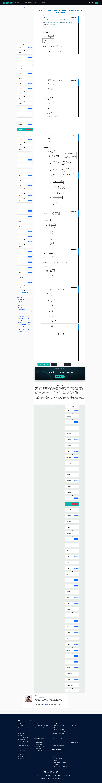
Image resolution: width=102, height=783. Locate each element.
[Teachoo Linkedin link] (57, 771)
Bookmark (60, 364)
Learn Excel (73, 727)
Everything (16, 2)
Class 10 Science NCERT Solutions (60, 766)
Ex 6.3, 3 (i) (19, 93)
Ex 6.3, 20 (24, 241)
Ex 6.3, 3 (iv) (24, 108)
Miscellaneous (22, 309)
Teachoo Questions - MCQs (25, 322)
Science (36, 2)
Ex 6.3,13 (19, 205)
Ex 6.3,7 (24, 175)
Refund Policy (58, 775)
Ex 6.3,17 (19, 226)
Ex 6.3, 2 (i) (19, 68)
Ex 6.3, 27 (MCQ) (20, 277)
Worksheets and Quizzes (40, 729)
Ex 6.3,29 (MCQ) (20, 287)
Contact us (38, 775)
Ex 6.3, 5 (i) (19, 149)
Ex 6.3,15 (24, 216)
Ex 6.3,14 (72, 597)
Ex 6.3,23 (72, 650)
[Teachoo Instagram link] (48, 771)
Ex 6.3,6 (19, 170)
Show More (60, 401)
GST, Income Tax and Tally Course (41, 725)
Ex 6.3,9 (24, 185)
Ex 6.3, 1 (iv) (68, 427)
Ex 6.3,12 (24, 200)
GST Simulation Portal (39, 734)
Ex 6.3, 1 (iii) (24, 57)
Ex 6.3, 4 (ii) (24, 139)
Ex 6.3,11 (24, 195)
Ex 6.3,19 (24, 236)
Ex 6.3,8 (19, 180)
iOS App (19, 727)
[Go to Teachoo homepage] (8, 2)
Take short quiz (67, 364)
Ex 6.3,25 (24, 267)
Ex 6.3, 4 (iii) (19, 144)
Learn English (73, 725)
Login (96, 2)
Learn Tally (73, 729)
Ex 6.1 (20, 301)
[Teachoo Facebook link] (45, 771)
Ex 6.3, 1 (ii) (19, 52)
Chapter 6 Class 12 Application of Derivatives (24, 7)
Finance (42, 2)
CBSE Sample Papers (75, 742)
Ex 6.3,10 (19, 190)
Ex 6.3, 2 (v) (24, 88)
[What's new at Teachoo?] (89, 2)
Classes (24, 2)
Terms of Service (44, 775)
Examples (21, 307)
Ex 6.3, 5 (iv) (19, 165)
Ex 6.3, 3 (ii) (19, 98)
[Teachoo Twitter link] (51, 771)
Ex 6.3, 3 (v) (68, 486)
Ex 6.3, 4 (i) (19, 134)
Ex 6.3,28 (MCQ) (24, 282)
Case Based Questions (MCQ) (25, 311)
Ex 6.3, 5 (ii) (19, 154)
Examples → (25, 292)
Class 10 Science (38, 742)
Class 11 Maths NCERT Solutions (59, 743)
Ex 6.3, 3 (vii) (24, 124)
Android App (20, 725)
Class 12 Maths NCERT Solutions (59, 745)
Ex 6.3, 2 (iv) (24, 83)
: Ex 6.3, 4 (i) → (44, 364)
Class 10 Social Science (40, 746)
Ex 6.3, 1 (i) (24, 47)
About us (33, 775)
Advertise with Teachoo (66, 775)
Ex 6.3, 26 (24, 272)
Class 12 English (38, 750)
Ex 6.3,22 (24, 251)
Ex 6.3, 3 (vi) (19, 119)
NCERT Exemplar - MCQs (24, 313)
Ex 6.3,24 (24, 262)
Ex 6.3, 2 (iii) (19, 78)
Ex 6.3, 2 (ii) (24, 73)
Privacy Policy (51, 775)
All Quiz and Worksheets (77, 364)
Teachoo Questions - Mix (24, 324)
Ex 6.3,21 (19, 246)
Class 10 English (38, 744)
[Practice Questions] (92, 2)
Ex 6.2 (20, 303)
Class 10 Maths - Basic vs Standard (77, 740)
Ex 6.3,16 (19, 221)
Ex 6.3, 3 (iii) (19, 103)
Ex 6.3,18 (24, 231)
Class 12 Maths (38, 748)
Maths (29, 2)
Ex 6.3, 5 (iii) (72, 539)
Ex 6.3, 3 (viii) (24, 129)
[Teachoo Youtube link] (54, 771)
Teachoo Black (45, 704)
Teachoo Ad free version (40, 727)
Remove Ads (54, 364)
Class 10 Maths (38, 740)
